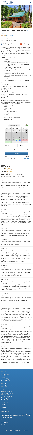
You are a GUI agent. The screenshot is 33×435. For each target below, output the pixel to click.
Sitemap (3, 424)
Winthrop (3, 383)
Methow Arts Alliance (6, 391)
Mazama (3, 377)
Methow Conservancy (7, 393)
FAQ (2, 419)
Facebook (3, 404)
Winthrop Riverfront (6, 385)
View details (26, 158)
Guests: (7, 149)
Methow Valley (5, 379)
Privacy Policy (4, 422)
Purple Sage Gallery (6, 398)
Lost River (4, 376)
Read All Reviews (5, 368)
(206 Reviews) (9, 35)
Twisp (2, 382)
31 (9, 142)
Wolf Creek (4, 386)
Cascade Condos (5, 374)
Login (2, 421)
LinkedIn (3, 407)
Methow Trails (5, 394)
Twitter (3, 409)
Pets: (19, 149)
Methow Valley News (6, 396)
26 (16, 139)
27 (19, 139)
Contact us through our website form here (12, 414)
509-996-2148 (8, 415)
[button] (3, 16)
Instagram (4, 406)
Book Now (16, 153)
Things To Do (4, 399)
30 (6, 142)
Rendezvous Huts (5, 380)
